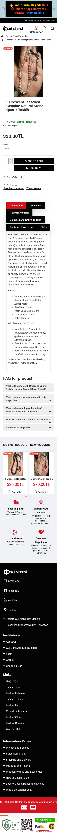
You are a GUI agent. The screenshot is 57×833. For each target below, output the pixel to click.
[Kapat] (54, 9)
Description (16, 205)
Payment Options (19, 212)
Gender (6, 144)
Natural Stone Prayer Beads (18, 36)
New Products (40, 445)
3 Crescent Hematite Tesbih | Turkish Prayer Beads (16, 479)
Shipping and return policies (25, 219)
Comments (36, 205)
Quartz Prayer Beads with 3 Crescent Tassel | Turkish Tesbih (42, 479)
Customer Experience (22, 227)
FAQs (44, 227)
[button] (26, 496)
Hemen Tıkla (35, 13)
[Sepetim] (52, 28)
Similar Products (15, 445)
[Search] (44, 28)
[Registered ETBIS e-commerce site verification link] (28, 825)
